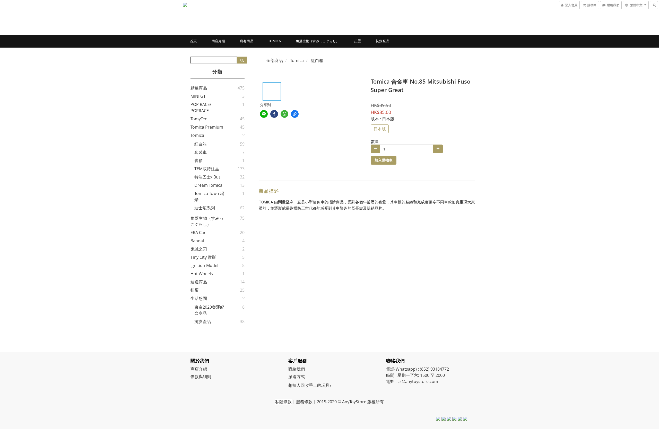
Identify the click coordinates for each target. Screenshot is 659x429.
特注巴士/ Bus (207, 177)
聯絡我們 (296, 369)
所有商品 (246, 41)
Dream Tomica (208, 185)
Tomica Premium (206, 127)
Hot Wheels (201, 273)
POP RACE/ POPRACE (200, 107)
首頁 (193, 41)
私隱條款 (283, 402)
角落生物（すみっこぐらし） (317, 41)
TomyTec (198, 119)
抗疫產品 (382, 41)
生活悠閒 (198, 298)
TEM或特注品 (206, 169)
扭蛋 (357, 41)
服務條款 (304, 402)
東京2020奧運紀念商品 (209, 310)
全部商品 (274, 60)
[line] (264, 114)
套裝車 (200, 152)
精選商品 (198, 88)
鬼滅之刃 (198, 249)
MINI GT (198, 96)
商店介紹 (218, 41)
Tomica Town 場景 (209, 196)
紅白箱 (200, 144)
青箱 (198, 160)
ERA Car (198, 232)
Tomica (274, 41)
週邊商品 (198, 282)
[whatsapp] (284, 114)
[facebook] (274, 114)
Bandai (197, 241)
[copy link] (295, 114)
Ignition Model (204, 265)
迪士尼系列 (204, 208)
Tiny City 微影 (203, 257)
